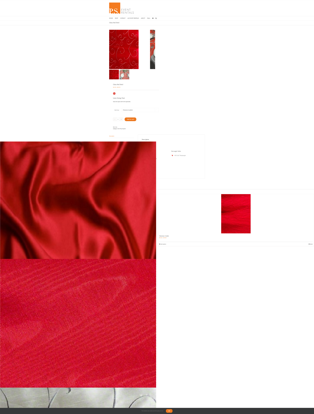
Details (311, 244)
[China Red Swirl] (129, 49)
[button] (156, 18)
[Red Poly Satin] (78, 245)
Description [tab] (111, 136)
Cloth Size (116, 110)
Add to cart (130, 119)
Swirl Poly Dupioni (121, 128)
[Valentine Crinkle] (236, 213)
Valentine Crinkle (164, 236)
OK (169, 411)
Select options (163, 244)
